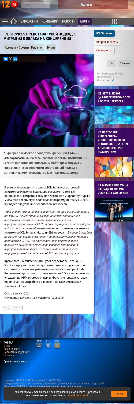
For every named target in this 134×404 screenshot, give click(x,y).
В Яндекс (125, 63)
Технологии (28, 21)
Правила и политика (15, 361)
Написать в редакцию (16, 352)
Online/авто (103, 50)
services (16, 307)
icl (5, 307)
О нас (6, 345)
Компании (50, 21)
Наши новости (11, 349)
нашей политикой (78, 395)
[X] (10, 59)
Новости (69, 21)
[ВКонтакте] (5, 59)
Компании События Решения (24, 47)
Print (111, 63)
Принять (119, 393)
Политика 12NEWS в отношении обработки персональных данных (42, 386)
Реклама (8, 355)
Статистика (104, 80)
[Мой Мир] (15, 59)
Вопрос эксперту (107, 42)
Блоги (85, 21)
